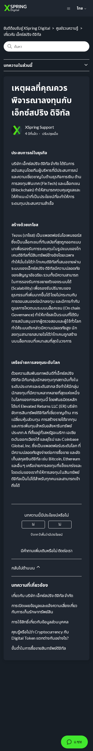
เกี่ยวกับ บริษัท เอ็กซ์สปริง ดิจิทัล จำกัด (42, 595)
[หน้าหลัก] (13, 8)
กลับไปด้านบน (23, 567)
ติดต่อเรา (65, 550)
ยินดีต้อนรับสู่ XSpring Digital (27, 28)
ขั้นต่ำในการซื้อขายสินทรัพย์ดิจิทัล (38, 648)
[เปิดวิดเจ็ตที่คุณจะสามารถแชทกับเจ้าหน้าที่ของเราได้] (74, 742)
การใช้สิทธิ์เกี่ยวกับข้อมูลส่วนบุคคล (39, 621)
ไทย (80, 8)
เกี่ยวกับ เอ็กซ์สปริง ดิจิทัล (22, 34)
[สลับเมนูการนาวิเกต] (68, 8)
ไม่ (60, 524)
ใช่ (33, 524)
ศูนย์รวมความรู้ (67, 28)
